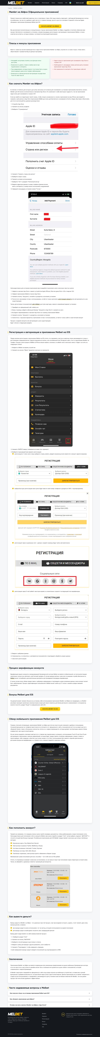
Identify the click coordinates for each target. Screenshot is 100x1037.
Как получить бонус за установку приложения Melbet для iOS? (30, 993)
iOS (66, 2)
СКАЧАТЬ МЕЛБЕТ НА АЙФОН (50, 26)
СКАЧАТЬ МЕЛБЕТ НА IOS (50, 709)
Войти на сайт (80, 3)
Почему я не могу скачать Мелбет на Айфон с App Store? (28, 1005)
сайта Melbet (36, 304)
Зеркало (37, 2)
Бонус (53, 2)
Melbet (12, 678)
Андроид (60, 2)
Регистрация (45, 2)
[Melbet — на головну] (19, 1014)
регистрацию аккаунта (65, 299)
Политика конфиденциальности (84, 1034)
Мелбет (30, 2)
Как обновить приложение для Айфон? (22, 999)
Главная (10, 8)
